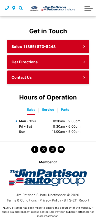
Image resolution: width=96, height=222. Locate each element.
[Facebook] (34, 149)
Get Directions (25, 62)
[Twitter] (43, 149)
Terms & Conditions (22, 200)
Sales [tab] (31, 110)
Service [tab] (48, 110)
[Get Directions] (14, 8)
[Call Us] (7, 8)
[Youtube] (61, 149)
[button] (20, 8)
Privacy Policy (50, 200)
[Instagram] (52, 149)
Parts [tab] (65, 110)
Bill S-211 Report (76, 200)
